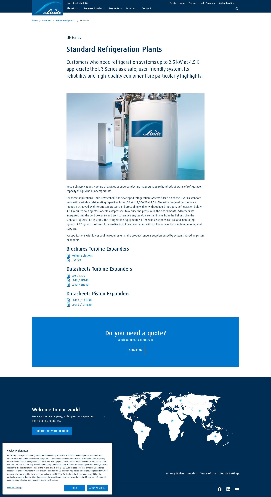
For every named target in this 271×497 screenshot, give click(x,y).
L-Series (76, 260)
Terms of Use (208, 473)
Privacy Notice (175, 473)
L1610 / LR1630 (82, 304)
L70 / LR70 (78, 275)
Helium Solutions (82, 255)
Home (35, 21)
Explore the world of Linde (52, 431)
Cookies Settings (14, 488)
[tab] (73, 8)
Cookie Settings (229, 473)
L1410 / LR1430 (82, 300)
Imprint (192, 473)
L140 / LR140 (80, 280)
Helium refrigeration (66, 21)
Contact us (135, 350)
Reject (74, 488)
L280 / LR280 (80, 284)
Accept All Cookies (97, 488)
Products (46, 21)
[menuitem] (146, 8)
